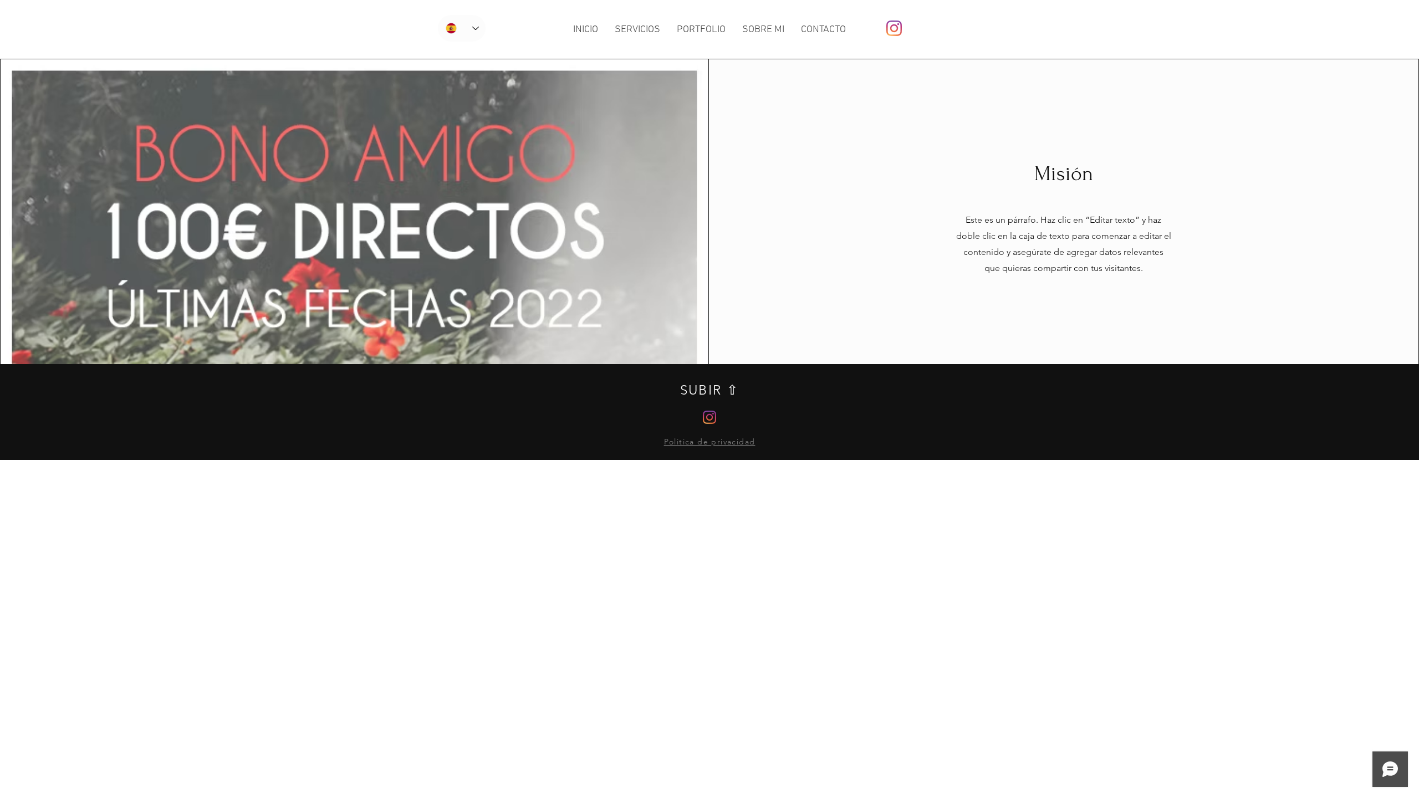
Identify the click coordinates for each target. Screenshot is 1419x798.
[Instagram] (894, 28)
